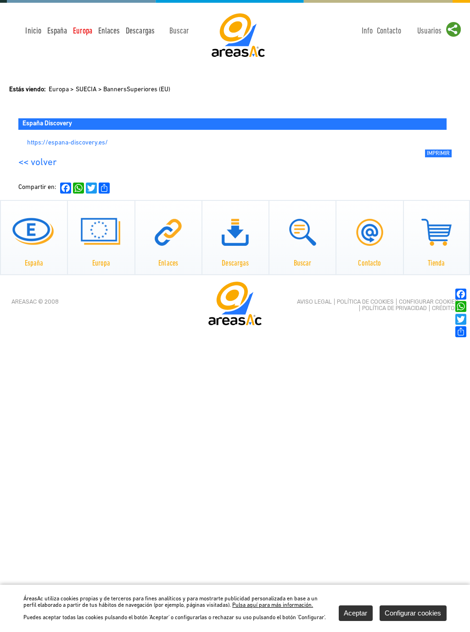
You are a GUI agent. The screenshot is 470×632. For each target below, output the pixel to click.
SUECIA (86, 89)
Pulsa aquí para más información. (272, 605)
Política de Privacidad (394, 308)
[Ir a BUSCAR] (302, 232)
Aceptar (355, 613)
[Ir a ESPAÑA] (34, 232)
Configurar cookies (429, 302)
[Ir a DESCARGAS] (235, 232)
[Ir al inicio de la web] (238, 56)
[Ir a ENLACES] (168, 232)
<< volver (37, 162)
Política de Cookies (365, 302)
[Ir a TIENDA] (436, 232)
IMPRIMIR (438, 153)
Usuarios (429, 31)
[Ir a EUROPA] (101, 232)
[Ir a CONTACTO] (369, 232)
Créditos (445, 308)
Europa (59, 89)
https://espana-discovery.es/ (67, 142)
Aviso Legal (314, 302)
